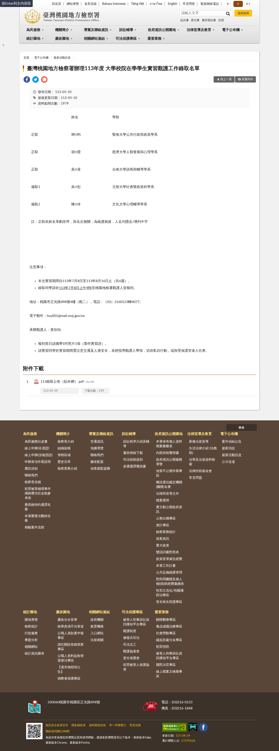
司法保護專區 (126, 38)
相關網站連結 (94, 38)
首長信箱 (90, 3)
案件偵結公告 (232, 441)
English (172, 3)
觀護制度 (129, 631)
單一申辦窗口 (117, 725)
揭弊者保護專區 (69, 678)
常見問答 (189, 3)
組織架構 (64, 448)
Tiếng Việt (137, 3)
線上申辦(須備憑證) (39, 455)
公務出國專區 (166, 518)
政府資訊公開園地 (162, 30)
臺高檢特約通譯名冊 (38, 507)
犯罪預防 (162, 646)
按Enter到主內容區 (16, 3)
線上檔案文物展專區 (169, 674)
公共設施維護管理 (169, 572)
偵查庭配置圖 (100, 468)
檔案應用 (162, 500)
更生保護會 (131, 658)
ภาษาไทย (156, 3)
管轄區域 (64, 455)
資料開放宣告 (97, 725)
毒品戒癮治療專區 (169, 626)
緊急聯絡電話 (210, 3)
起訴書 (184, 20)
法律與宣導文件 (167, 493)
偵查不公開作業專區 (169, 473)
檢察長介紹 (66, 441)
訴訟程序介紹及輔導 (136, 444)
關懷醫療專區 (166, 619)
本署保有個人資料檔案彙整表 (169, 444)
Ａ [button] (238, 3)
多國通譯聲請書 (134, 466)
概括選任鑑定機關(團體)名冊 (169, 485)
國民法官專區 (166, 664)
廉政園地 (62, 38)
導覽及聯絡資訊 (96, 30)
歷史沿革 (64, 461)
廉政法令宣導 (67, 619)
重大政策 (162, 545)
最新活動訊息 (62, 57)
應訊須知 (31, 468)
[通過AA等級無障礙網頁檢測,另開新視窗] (174, 728)
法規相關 (97, 640)
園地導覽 (31, 619)
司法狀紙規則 (133, 459)
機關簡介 (62, 30)
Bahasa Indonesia (114, 3)
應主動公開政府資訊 (169, 509)
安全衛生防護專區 (169, 602)
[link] (27, 80)
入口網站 (97, 633)
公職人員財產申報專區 (71, 635)
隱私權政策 (78, 725)
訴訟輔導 (126, 30)
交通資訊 (97, 441)
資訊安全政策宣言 (57, 725)
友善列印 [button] (247, 79)
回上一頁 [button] (226, 79)
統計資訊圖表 (34, 653)
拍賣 (221, 20)
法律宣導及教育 (199, 30)
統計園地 (33, 38)
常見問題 (195, 477)
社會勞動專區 (166, 633)
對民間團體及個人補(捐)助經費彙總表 (170, 581)
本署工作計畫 (166, 565)
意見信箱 (135, 725)
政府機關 (97, 619)
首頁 (26, 57)
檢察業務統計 (166, 532)
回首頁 (56, 3)
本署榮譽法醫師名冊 (38, 518)
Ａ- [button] (228, 3)
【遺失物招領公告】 (69, 669)
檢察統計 (31, 626)
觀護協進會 (131, 651)
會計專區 (162, 525)
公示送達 (228, 461)
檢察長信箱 (33, 482)
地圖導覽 (97, 448)
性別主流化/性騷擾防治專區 (170, 593)
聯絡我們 (31, 475)
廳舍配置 (97, 461)
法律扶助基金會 (200, 471)
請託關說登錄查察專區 (71, 647)
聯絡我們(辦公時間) (58, 731)
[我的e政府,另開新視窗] (193, 728)
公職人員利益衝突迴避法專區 (71, 658)
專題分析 (31, 640)
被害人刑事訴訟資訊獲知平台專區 (136, 622)
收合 (241, 427)
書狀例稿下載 (133, 453)
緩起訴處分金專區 (169, 640)
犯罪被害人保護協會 (136, 667)
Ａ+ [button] (247, 3)
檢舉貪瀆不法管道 (71, 626)
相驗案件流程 (34, 527)
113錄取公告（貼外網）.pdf (67, 381)
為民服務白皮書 (36, 441)
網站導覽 (73, 3)
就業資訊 (162, 538)
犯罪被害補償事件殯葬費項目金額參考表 (38, 493)
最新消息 (228, 448)
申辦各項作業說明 (38, 461)
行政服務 (31, 633)
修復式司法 (131, 637)
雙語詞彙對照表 (167, 552)
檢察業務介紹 (67, 468)
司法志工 (129, 644)
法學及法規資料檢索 (202, 462)
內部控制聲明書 (167, 453)
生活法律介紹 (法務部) (203, 451)
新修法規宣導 (199, 441)
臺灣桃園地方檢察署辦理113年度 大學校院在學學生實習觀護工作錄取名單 (113, 68)
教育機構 (97, 626)
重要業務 (155, 38)
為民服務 (33, 30)
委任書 (195, 20)
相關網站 (31, 646)
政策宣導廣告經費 (169, 559)
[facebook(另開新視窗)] (203, 728)
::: (3, 45)
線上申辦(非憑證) (37, 448)
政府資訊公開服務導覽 (169, 462)
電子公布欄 (231, 30)
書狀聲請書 (209, 20)
